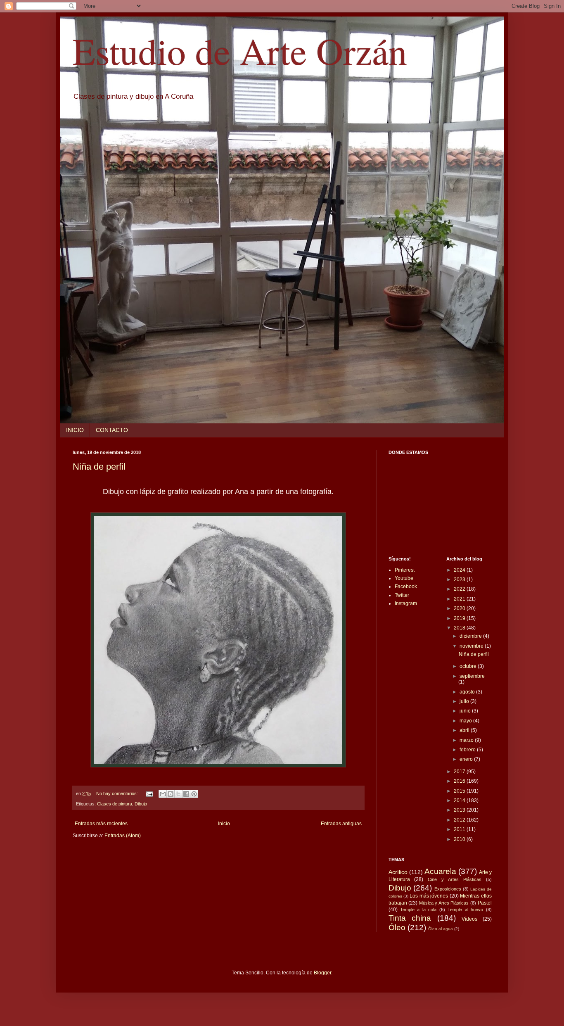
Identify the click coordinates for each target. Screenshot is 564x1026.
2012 (460, 820)
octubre (469, 666)
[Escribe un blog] (170, 794)
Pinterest (405, 570)
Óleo (397, 927)
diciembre (471, 636)
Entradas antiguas (341, 823)
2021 (460, 599)
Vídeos (469, 919)
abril (465, 730)
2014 (460, 800)
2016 (460, 781)
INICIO (75, 430)
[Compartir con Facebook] (186, 794)
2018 (460, 628)
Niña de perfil (99, 466)
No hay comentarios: (117, 793)
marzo (467, 740)
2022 (460, 589)
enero (467, 759)
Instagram (406, 603)
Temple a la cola (418, 909)
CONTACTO (112, 430)
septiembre (472, 676)
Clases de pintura (114, 803)
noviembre (472, 646)
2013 (460, 810)
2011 (460, 829)
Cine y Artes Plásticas (454, 879)
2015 (460, 791)
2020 (460, 608)
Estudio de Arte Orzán (240, 50)
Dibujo (141, 803)
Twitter (402, 595)
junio (466, 711)
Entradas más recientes (101, 823)
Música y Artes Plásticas (444, 902)
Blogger (322, 973)
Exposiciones (447, 888)
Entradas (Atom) (122, 835)
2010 (460, 839)
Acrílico (398, 872)
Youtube (404, 578)
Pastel (485, 903)
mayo (466, 721)
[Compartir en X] (178, 794)
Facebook (406, 586)
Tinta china (410, 918)
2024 (460, 570)
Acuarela (440, 871)
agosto (468, 692)
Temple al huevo (465, 909)
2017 (460, 771)
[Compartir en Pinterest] (194, 794)
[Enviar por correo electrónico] (163, 794)
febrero (468, 750)
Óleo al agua (440, 928)
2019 (460, 618)
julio (465, 701)
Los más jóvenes (429, 896)
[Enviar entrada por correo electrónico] (149, 793)
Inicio (224, 823)
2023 (460, 579)
